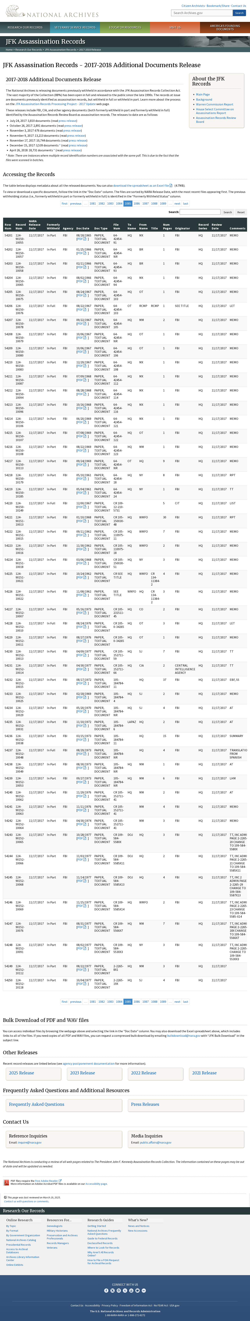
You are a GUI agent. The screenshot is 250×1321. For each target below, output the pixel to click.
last (185, 203)
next (177, 203)
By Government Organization (23, 1235)
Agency (68, 228)
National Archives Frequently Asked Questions (104, 1232)
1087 (145, 203)
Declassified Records (100, 1243)
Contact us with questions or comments (26, 1201)
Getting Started (97, 1226)
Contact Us (238, 6)
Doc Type (100, 228)
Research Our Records (25, 27)
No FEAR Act (161, 1305)
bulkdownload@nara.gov (183, 1036)
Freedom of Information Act (136, 1305)
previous (75, 203)
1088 (154, 203)
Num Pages (167, 226)
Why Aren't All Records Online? (101, 1254)
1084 (119, 203)
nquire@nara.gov (30, 1142)
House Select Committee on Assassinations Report (215, 111)
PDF (80, 239)
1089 (163, 203)
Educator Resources (125, 27)
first (65, 203)
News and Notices (138, 1226)
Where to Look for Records (103, 1247)
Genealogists (54, 1226)
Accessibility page (96, 1184)
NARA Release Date (34, 224)
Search (239, 13)
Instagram (118, 1290)
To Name (132, 226)
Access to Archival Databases (17, 1250)
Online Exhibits (14, 1265)
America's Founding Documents (225, 27)
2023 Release (82, 1073)
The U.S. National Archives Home (52, 11)
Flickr (143, 1290)
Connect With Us (125, 1284)
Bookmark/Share (218, 6)
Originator (182, 228)
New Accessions (137, 1230)
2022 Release (143, 1073)
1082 (101, 203)
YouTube (131, 1290)
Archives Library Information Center (22, 1258)
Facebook (106, 1290)
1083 (110, 203)
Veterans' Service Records (75, 27)
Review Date (217, 226)
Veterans (52, 1247)
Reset (241, 212)
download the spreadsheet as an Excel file (141, 185)
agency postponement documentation (89, 1063)
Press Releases (145, 1104)
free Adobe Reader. (47, 1181)
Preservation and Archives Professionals (62, 1237)
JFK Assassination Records (60, 49)
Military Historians (57, 1230)
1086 (137, 203)
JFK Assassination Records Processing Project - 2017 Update (55, 104)
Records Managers (58, 1243)
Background (204, 99)
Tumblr (125, 1290)
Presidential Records (18, 1244)
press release (67, 121)
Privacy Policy (110, 1305)
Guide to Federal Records (103, 1238)
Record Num (21, 226)
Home (9, 49)
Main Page (203, 94)
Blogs (137, 1290)
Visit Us (175, 27)
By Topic (11, 1226)
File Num (116, 226)
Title (154, 228)
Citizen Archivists (193, 6)
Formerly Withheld (53, 226)
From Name (143, 226)
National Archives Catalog (21, 1240)
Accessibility (92, 1305)
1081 (93, 203)
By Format (12, 1230)
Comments (238, 228)
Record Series (203, 226)
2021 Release (204, 1073)
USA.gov (174, 1305)
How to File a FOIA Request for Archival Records (103, 1261)
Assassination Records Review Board (216, 119)
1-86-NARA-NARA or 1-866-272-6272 (125, 1315)
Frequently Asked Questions (36, 1104)
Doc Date (82, 228)
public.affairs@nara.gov (155, 1142)
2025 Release (21, 1073)
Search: (174, 212)
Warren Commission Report (214, 104)
